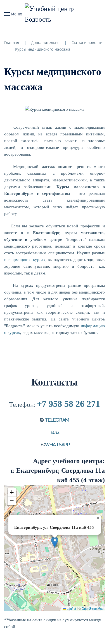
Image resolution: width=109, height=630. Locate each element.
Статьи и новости (87, 42)
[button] (54, 542)
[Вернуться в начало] (54, 14)
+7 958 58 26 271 (68, 404)
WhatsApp (57, 444)
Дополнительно (45, 42)
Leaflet (71, 608)
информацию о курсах (25, 259)
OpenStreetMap (92, 608)
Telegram (56, 420)
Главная (11, 42)
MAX (55, 432)
